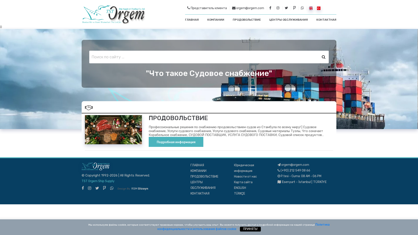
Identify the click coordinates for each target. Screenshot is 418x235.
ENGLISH (240, 188)
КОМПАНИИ (215, 19)
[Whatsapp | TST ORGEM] (302, 8)
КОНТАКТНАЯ (326, 19)
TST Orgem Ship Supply (98, 181)
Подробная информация (176, 142)
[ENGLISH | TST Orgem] (310, 8)
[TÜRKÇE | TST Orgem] (318, 8)
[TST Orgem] (114, 15)
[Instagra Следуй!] (89, 188)
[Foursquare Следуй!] (104, 188)
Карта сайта (243, 182)
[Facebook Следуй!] (83, 188)
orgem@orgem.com (250, 8)
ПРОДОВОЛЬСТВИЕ (247, 19)
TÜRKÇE (239, 193)
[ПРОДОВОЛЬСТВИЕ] (113, 129)
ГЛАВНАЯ (192, 19)
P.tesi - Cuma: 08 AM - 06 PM (300, 176)
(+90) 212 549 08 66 (295, 170)
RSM (139, 188)
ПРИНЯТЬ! (250, 229)
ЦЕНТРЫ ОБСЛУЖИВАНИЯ (288, 19)
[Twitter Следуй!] (97, 188)
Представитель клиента (208, 8)
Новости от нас (245, 176)
